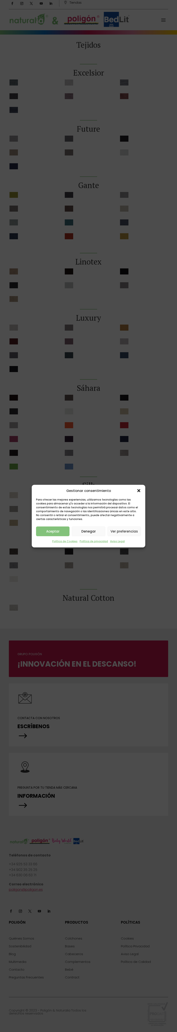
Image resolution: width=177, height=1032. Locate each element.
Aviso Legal (117, 541)
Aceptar (53, 531)
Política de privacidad (94, 541)
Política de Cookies (64, 541)
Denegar (88, 531)
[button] (139, 490)
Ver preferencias (124, 531)
